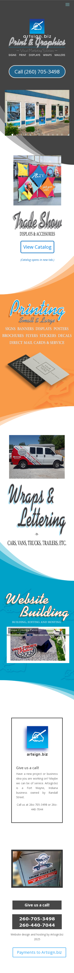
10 (53, 135)
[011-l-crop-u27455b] (37, 885)
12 (62, 135)
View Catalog (37, 247)
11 (57, 135)
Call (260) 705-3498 (37, 71)
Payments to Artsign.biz (39, 952)
